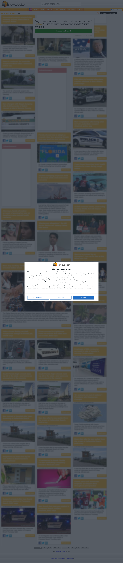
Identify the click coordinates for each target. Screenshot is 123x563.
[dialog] (61, 281)
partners (37, 272)
